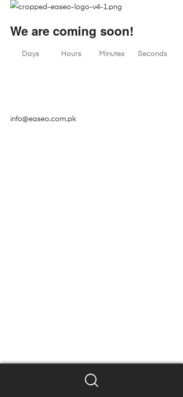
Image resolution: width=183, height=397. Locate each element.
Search (91, 380)
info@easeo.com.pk (43, 119)
